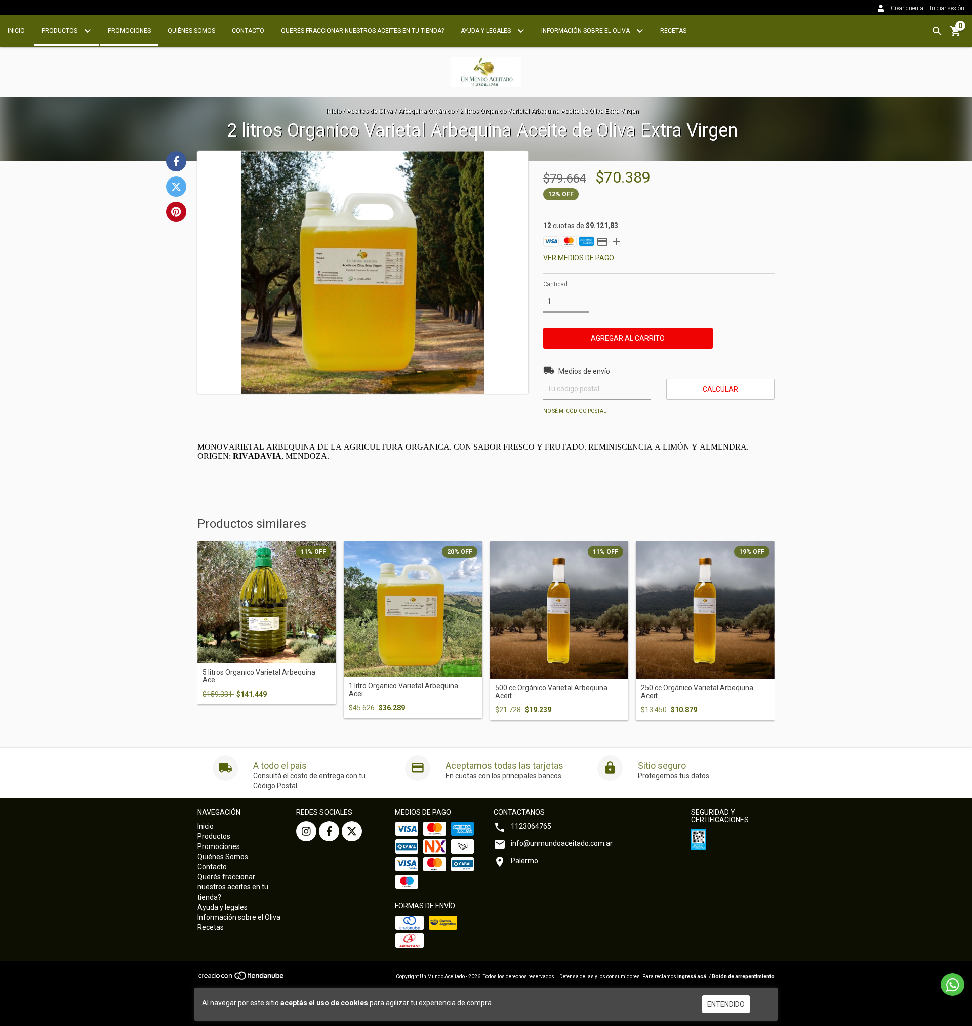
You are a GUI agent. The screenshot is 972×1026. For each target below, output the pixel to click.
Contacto (248, 30)
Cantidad (555, 284)
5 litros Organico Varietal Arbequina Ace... (258, 676)
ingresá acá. (692, 976)
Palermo (524, 861)
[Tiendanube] (241, 979)
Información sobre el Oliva (586, 30)
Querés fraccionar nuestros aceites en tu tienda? (362, 30)
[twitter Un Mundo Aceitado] (352, 831)
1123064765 (531, 826)
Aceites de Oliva (370, 111)
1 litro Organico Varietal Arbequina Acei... (403, 689)
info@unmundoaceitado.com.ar (562, 843)
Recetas (673, 30)
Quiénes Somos (191, 30)
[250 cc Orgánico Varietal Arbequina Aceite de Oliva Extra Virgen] (705, 610)
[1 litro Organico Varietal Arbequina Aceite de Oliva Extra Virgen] (413, 609)
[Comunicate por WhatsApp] (952, 984)
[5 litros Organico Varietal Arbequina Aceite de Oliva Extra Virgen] (266, 602)
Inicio (16, 30)
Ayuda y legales (486, 30)
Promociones (129, 30)
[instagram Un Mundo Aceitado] (306, 831)
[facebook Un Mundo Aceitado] (329, 831)
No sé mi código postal (574, 411)
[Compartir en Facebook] (176, 161)
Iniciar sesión (947, 8)
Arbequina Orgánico (426, 111)
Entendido (726, 1004)
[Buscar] (937, 31)
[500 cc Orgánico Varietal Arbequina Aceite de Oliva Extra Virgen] (559, 610)
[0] (955, 35)
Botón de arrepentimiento (743, 976)
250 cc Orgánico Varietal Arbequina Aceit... (697, 691)
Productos (60, 30)
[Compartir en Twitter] (176, 186)
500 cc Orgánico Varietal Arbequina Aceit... (551, 691)
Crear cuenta (906, 8)
